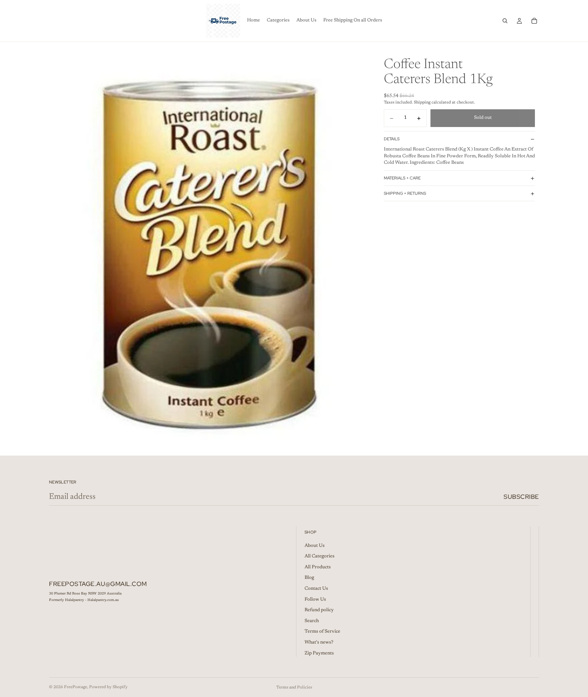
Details (391, 139)
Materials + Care (402, 178)
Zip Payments (319, 653)
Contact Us (316, 588)
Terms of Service (322, 631)
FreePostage (75, 687)
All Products (318, 567)
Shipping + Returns (405, 193)
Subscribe (521, 497)
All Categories (319, 556)
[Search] (504, 20)
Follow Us (315, 599)
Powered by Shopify (108, 687)
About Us (315, 545)
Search (312, 621)
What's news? (319, 642)
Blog (309, 577)
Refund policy (319, 610)
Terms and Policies (294, 687)
